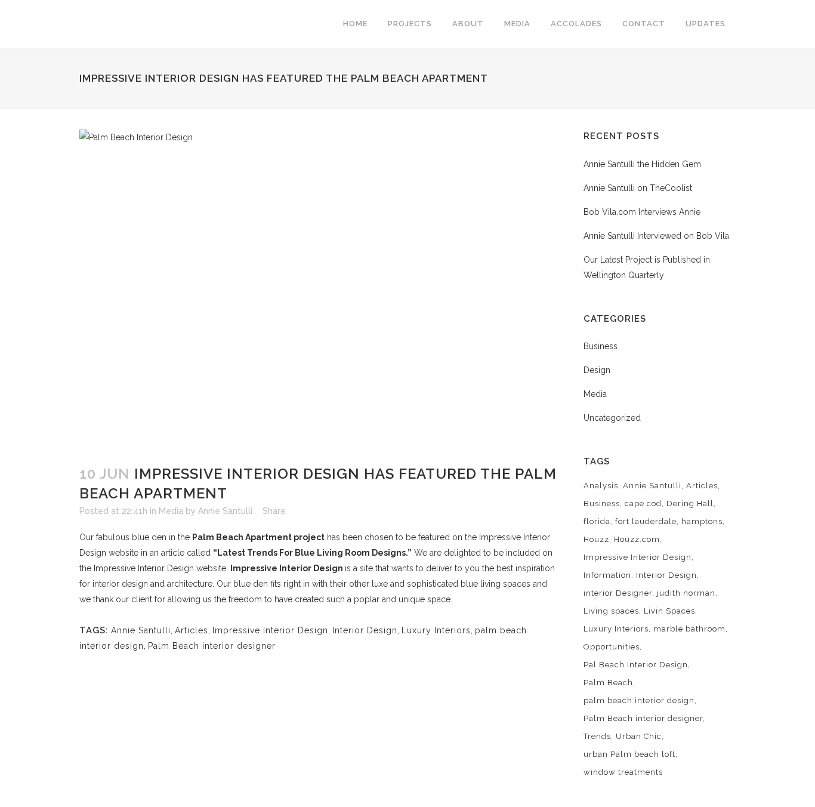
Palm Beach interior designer (212, 646)
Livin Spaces (669, 610)
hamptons (702, 521)
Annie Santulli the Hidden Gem (642, 164)
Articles (191, 630)
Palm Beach (608, 682)
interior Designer (618, 593)
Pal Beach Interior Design (636, 664)
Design (597, 370)
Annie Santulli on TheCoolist (638, 188)
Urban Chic (639, 736)
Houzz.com (637, 539)
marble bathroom (689, 628)
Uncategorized (612, 418)
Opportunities (612, 646)
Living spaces (611, 610)
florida (597, 521)
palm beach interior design (639, 700)
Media (171, 511)
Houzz (596, 539)
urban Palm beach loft (629, 754)
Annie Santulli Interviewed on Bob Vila (656, 236)
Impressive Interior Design (286, 568)
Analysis (601, 485)
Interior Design (364, 630)
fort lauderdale (646, 521)
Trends (597, 736)
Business (601, 346)
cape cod (643, 503)
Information (607, 575)
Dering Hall (690, 503)
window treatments (623, 772)
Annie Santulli (225, 511)
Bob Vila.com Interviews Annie (642, 212)
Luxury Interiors (436, 630)
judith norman (686, 593)
